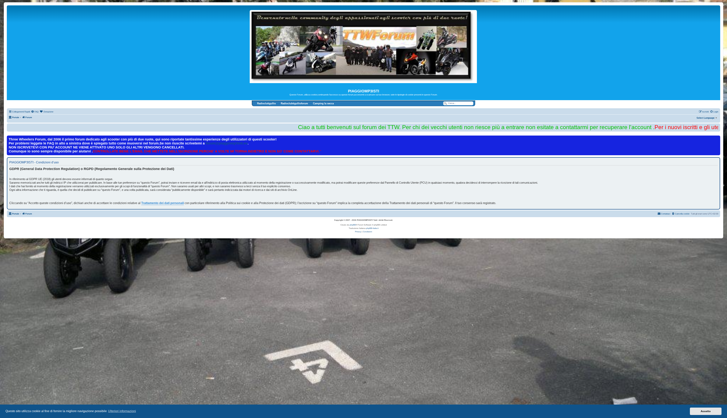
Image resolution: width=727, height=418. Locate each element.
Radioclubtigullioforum (294, 103)
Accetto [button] (706, 411)
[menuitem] (35, 111)
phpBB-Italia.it (372, 228)
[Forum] (363, 47)
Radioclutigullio (266, 103)
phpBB (353, 225)
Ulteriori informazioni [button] (122, 411)
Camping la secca (323, 103)
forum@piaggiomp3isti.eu (227, 143)
